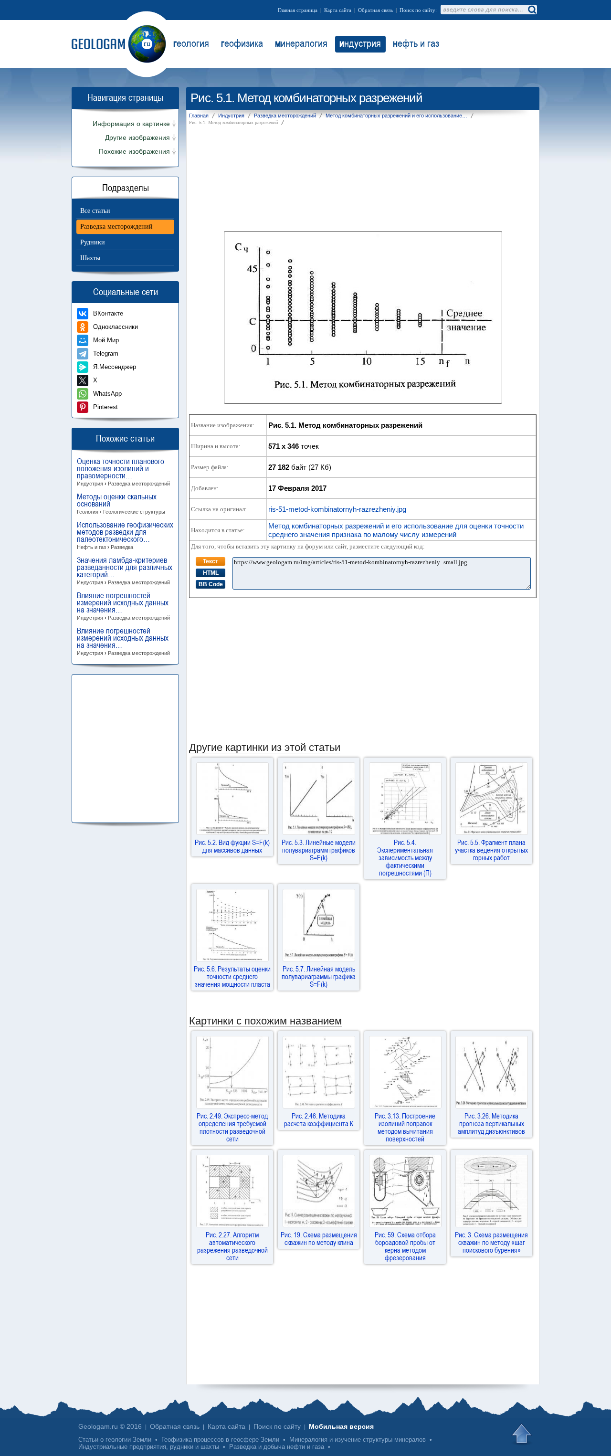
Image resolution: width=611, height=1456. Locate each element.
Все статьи (95, 210)
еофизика (242, 43)
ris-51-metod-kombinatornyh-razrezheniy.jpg (337, 509)
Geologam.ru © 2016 (110, 1426)
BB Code (211, 584)
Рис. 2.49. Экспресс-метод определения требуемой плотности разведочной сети (232, 1127)
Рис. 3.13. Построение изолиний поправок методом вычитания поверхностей (405, 1127)
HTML (211, 573)
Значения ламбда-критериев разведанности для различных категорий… (124, 571)
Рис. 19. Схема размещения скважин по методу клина (319, 1238)
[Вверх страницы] (523, 1434)
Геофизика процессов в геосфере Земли (220, 1439)
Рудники (92, 242)
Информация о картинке (131, 123)
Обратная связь (375, 10)
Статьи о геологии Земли (114, 1439)
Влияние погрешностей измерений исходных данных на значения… (123, 606)
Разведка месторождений (116, 226)
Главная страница (297, 10)
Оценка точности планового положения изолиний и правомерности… (123, 472)
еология (191, 43)
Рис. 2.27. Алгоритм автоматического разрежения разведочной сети (232, 1246)
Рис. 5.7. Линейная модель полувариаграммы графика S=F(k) (319, 976)
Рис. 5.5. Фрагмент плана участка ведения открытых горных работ (491, 849)
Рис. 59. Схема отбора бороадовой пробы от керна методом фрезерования (405, 1246)
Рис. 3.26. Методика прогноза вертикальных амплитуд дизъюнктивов (491, 1123)
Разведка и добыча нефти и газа (276, 1446)
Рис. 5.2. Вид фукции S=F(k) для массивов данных (232, 846)
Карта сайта (337, 10)
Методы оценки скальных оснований (121, 504)
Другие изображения (137, 137)
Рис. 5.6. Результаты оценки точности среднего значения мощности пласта (232, 976)
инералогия (301, 43)
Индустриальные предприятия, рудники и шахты (148, 1446)
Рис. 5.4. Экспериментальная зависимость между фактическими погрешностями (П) (405, 857)
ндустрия (360, 43)
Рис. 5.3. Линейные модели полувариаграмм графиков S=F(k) (319, 849)
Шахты (90, 258)
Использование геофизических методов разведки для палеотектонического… (125, 535)
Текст (210, 561)
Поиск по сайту (277, 1426)
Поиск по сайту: (418, 10)
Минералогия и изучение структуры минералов (357, 1439)
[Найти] (532, 9)
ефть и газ (416, 43)
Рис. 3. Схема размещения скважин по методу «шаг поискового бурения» (491, 1242)
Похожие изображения (134, 151)
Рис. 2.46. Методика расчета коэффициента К (318, 1119)
